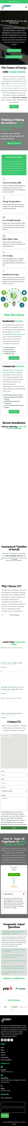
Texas (4, 86)
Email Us (3, 1070)
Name (2, 771)
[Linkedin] (5, 1040)
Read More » (4, 667)
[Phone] (2, 1086)
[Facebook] (2, 1040)
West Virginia (21, 88)
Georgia (4, 88)
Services (3, 787)
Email (2, 779)
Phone (3, 1089)
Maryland (23, 83)
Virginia (10, 88)
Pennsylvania (14, 83)
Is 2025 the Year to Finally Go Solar (11, 663)
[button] (26, 7)
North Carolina (12, 86)
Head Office (4, 1078)
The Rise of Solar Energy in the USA (11, 713)
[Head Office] (2, 1075)
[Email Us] (2, 1067)
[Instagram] (11, 1040)
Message (3, 795)
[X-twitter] (8, 1040)
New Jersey (22, 86)
